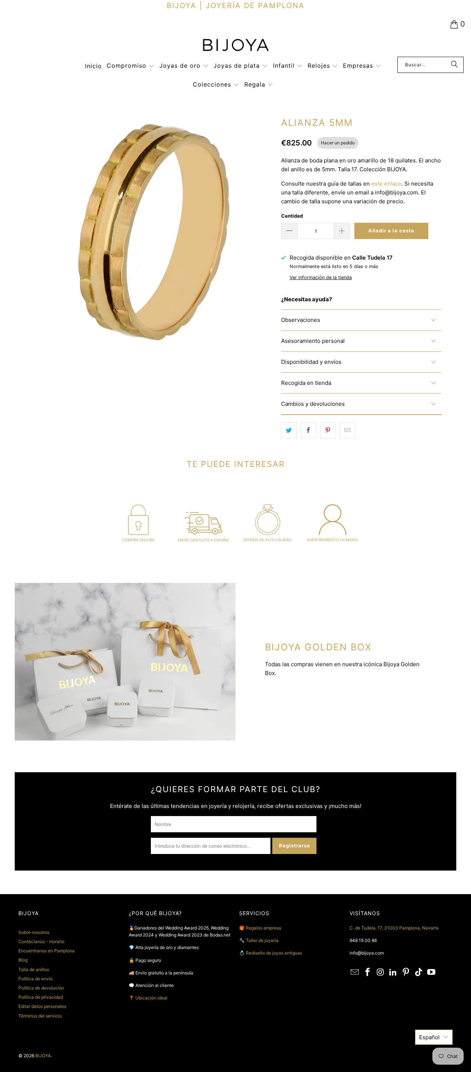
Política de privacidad (40, 997)
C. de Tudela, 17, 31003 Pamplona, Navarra (394, 928)
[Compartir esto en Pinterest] (328, 430)
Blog (23, 960)
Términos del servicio (40, 1016)
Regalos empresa (263, 928)
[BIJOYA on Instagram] (380, 972)
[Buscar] (454, 65)
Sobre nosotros (33, 932)
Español (429, 1037)
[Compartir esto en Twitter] (289, 430)
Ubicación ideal (151, 998)
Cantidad (292, 216)
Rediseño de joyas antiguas (274, 953)
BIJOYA (43, 1055)
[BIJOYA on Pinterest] (406, 972)
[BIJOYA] (235, 46)
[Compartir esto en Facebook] (308, 430)
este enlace (386, 183)
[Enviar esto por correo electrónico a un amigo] (347, 430)
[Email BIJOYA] (355, 972)
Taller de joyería (263, 940)
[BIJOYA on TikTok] (418, 972)
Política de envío (35, 978)
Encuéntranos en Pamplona (46, 950)
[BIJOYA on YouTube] (431, 972)
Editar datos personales (42, 1006)
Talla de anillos (33, 969)
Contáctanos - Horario (41, 941)
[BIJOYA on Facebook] (367, 972)
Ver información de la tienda (321, 277)
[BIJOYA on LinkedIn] (393, 972)
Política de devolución (41, 988)
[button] (131, 66)
